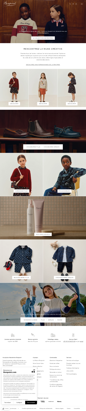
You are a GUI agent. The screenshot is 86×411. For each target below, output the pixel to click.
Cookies (69, 408)
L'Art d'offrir (70, 371)
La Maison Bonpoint (39, 360)
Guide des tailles (54, 363)
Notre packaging (71, 374)
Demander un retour (56, 372)
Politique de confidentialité (46, 408)
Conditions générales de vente (29, 408)
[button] (70, 4)
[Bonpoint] (9, 4)
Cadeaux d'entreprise (73, 368)
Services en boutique (73, 360)
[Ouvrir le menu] (82, 4)
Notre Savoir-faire (38, 363)
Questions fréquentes (56, 360)
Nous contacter (54, 366)
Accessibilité (77, 408)
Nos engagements (38, 371)
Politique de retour (55, 369)
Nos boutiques (37, 376)
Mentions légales (59, 408)
